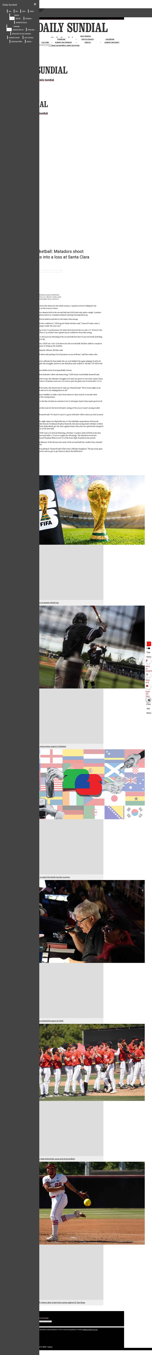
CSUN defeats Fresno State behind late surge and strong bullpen (48, 1159)
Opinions (61, 39)
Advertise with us (17, 41)
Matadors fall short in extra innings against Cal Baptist (44, 746)
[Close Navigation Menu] (35, 4)
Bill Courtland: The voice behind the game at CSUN (42, 1021)
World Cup (19, 18)
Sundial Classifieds (15, 37)
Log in (50, 1347)
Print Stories (32, 29)
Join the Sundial (30, 37)
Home (11, 11)
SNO (44, 1347)
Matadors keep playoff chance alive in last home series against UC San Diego (53, 1302)
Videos (88, 42)
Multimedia (85, 36)
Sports (16, 15)
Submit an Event (112, 42)
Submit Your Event (19, 29)
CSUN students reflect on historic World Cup (40, 603)
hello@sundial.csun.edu (90, 1329)
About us (30, 41)
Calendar (109, 39)
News (17, 11)
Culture (24, 11)
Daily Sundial (10, 4)
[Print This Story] (148, 699)
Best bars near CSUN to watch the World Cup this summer (46, 877)
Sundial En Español (57, 45)
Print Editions (73, 45)
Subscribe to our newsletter (22, 33)
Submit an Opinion (63, 42)
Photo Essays (87, 39)
